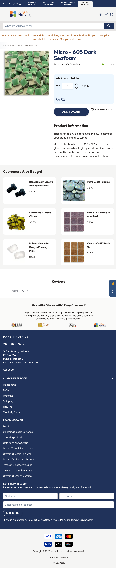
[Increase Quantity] (76, 84)
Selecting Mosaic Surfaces (18, 432)
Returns (7, 406)
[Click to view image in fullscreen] (27, 73)
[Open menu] (5, 14)
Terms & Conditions (58, 557)
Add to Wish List (104, 109)
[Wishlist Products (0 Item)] (106, 14)
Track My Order (11, 412)
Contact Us (9, 384)
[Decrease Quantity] (76, 88)
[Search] (109, 26)
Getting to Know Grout (15, 443)
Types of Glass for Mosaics (17, 465)
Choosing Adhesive (13, 437)
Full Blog (7, 426)
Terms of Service (79, 519)
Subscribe (12, 512)
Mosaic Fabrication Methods (18, 459)
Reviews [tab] (13, 290)
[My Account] (100, 14)
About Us (8, 369)
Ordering (8, 395)
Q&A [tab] (25, 290)
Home (6, 45)
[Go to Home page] (21, 14)
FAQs (6, 390)
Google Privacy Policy (55, 519)
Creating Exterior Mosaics (17, 476)
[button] (31, 3)
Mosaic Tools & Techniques (18, 448)
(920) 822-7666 (13, 344)
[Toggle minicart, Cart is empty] (111, 14)
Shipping (8, 401)
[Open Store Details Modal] (20, 3)
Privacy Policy (58, 562)
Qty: (58, 86)
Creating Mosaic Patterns (17, 454)
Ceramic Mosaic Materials (17, 470)
